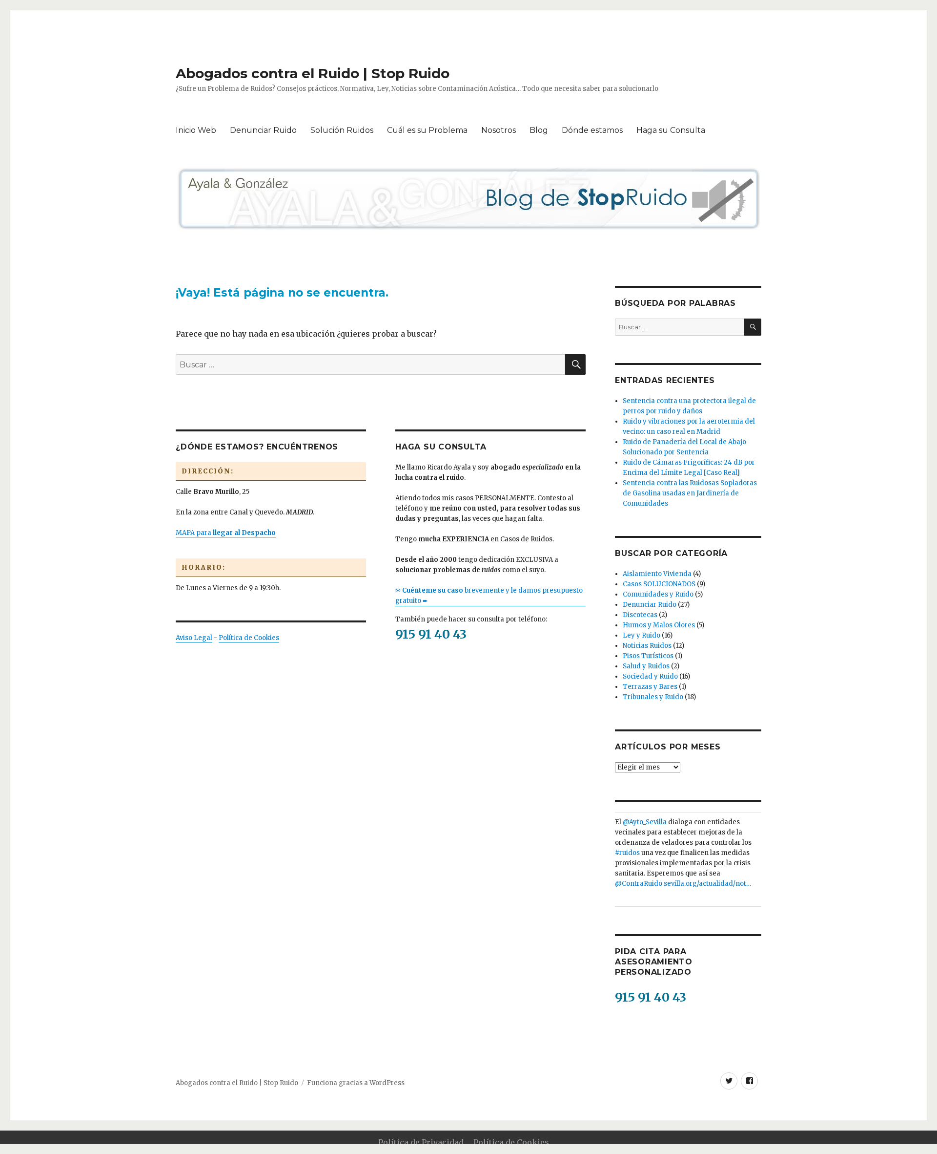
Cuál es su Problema (427, 130)
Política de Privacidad (421, 1142)
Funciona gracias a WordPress (356, 1083)
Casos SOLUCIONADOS (659, 584)
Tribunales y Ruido (653, 697)
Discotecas (640, 615)
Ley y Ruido (641, 635)
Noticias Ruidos (647, 645)
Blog (539, 130)
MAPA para (226, 533)
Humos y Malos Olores (659, 625)
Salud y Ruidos (646, 666)
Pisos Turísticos (648, 656)
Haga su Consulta (670, 130)
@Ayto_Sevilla (645, 822)
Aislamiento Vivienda (657, 574)
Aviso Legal (194, 638)
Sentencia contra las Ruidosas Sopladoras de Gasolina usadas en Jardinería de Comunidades (690, 493)
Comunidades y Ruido (658, 594)
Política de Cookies (249, 638)
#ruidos (627, 853)
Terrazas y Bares (650, 687)
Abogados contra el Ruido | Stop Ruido (312, 73)
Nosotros (498, 130)
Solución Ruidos (341, 130)
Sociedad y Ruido (650, 676)
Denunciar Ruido (263, 130)
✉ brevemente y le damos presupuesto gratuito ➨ (489, 595)
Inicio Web (196, 130)
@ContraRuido (638, 883)
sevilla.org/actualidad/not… (707, 883)
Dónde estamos (592, 130)
